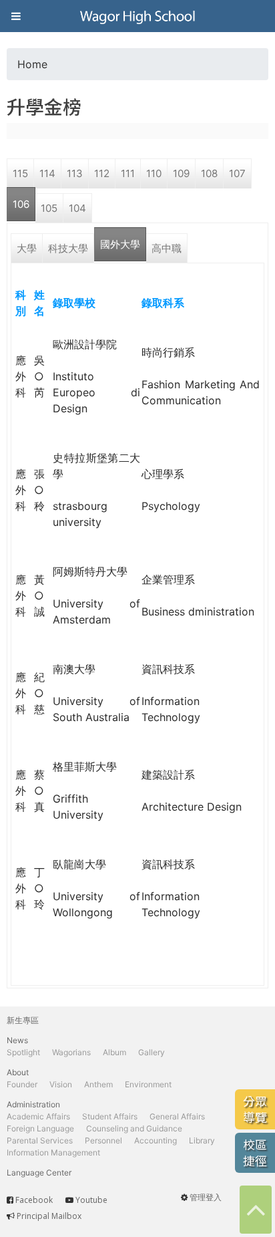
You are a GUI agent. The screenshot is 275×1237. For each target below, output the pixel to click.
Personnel (103, 1140)
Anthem (98, 1084)
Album (114, 1052)
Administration (33, 1104)
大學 (27, 248)
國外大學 (120, 244)
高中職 (167, 248)
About (18, 1072)
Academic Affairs (38, 1116)
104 (77, 208)
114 (47, 173)
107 (237, 173)
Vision (60, 1084)
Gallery (151, 1052)
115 (20, 173)
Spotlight (23, 1052)
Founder (22, 1084)
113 (75, 173)
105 (49, 208)
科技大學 (68, 248)
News (17, 1040)
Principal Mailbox (49, 1216)
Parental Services (40, 1140)
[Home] (137, 16)
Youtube (91, 1200)
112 (101, 173)
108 (209, 173)
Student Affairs (110, 1116)
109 (181, 173)
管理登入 (206, 1197)
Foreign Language (40, 1128)
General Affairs (177, 1116)
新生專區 (23, 1020)
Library (202, 1140)
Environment (148, 1084)
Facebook (34, 1200)
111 (128, 173)
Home (32, 64)
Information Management (53, 1152)
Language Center (39, 1172)
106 (21, 204)
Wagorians (71, 1052)
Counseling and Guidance (134, 1128)
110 (154, 173)
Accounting (155, 1140)
